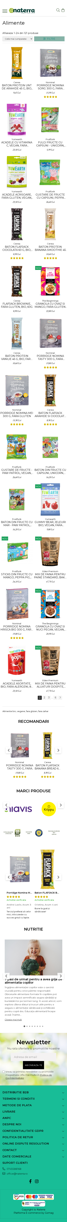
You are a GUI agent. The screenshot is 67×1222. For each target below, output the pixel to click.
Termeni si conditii (18, 1098)
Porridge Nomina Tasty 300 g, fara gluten (50, 357)
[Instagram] (37, 1181)
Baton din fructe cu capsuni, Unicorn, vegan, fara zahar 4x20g (50, 471)
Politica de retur (17, 1137)
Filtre (50, 38)
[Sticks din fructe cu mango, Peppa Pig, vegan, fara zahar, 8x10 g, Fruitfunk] (16, 551)
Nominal (50, 82)
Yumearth (17, 139)
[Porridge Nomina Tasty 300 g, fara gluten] (50, 333)
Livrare (8, 1111)
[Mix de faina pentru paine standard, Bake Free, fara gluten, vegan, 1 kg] (50, 551)
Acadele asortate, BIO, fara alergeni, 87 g (17, 685)
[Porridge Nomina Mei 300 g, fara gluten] (16, 390)
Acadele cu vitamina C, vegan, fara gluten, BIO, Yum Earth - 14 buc (16, 144)
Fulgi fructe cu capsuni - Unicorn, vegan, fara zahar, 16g (50, 144)
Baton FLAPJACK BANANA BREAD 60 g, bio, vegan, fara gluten (47, 767)
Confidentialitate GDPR (22, 1130)
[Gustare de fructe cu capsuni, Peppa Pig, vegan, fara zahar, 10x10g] (50, 171)
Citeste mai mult (13, 1019)
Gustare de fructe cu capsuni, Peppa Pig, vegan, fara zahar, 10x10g (50, 196)
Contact (9, 1150)
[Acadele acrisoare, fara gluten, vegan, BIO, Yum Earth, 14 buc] (16, 171)
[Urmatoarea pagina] (60, 698)
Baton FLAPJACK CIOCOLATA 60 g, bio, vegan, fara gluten (17, 248)
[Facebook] (30, 1181)
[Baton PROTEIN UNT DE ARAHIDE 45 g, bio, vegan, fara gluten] (16, 62)
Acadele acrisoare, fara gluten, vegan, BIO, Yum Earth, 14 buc (16, 196)
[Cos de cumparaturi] (63, 10)
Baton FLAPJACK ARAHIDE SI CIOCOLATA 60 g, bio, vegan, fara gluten (50, 414)
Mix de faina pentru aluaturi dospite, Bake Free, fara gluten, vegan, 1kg (50, 685)
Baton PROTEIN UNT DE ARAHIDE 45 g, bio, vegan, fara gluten (17, 87)
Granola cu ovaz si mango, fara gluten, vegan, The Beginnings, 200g (50, 305)
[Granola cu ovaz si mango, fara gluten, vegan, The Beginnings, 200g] (50, 281)
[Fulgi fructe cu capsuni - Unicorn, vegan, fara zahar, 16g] (50, 119)
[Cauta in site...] (58, 10)
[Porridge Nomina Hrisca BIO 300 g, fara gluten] (16, 603)
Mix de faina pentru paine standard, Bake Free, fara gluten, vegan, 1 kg (50, 576)
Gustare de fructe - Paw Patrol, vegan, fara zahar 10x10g (16, 471)
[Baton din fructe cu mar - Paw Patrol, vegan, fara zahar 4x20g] (16, 499)
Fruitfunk (50, 139)
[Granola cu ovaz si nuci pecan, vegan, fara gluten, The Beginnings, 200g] (50, 603)
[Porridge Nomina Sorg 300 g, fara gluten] (50, 62)
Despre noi (11, 1124)
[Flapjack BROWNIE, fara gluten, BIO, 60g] (16, 281)
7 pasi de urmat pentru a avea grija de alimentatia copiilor (33, 981)
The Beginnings (50, 300)
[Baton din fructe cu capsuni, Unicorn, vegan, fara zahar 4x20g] (50, 447)
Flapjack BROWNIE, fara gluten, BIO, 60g (17, 305)
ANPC (6, 1118)
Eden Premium (50, 571)
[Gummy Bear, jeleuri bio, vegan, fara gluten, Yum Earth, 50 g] (50, 499)
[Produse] (5, 12)
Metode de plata (17, 1105)
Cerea (16, 82)
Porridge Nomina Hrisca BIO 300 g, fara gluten (16, 628)
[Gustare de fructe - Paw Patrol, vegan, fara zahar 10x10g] (16, 447)
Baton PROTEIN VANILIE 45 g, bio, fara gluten (16, 357)
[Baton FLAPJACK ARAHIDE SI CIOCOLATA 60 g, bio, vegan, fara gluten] (50, 390)
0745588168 (13, 1168)
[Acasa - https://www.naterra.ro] (22, 11)
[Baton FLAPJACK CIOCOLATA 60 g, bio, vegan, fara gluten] (16, 224)
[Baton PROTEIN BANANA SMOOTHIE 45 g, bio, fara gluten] (50, 224)
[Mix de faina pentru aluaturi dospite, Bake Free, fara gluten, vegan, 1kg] (50, 660)
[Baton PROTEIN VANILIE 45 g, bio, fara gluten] (16, 333)
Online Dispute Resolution (25, 1143)
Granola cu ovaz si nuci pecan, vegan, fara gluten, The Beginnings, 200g (50, 628)
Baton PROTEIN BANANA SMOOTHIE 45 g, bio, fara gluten (50, 248)
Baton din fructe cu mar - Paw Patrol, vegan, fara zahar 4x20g (17, 524)
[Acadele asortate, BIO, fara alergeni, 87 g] (16, 660)
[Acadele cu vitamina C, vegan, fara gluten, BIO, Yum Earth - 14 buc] (16, 119)
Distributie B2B (15, 1092)
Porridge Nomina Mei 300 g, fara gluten (16, 414)
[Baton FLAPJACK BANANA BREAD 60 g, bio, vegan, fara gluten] (47, 745)
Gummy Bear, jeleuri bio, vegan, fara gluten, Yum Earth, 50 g (50, 524)
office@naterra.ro (17, 1173)
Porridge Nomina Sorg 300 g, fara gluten (50, 87)
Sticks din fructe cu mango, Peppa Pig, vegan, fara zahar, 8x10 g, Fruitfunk (17, 576)
